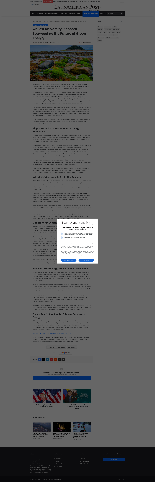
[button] (77, 241)
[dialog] (77, 241)
